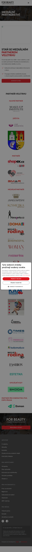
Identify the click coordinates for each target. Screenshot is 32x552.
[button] (16, 287)
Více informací (26, 275)
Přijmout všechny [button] (16, 278)
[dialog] (16, 276)
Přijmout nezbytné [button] (16, 282)
